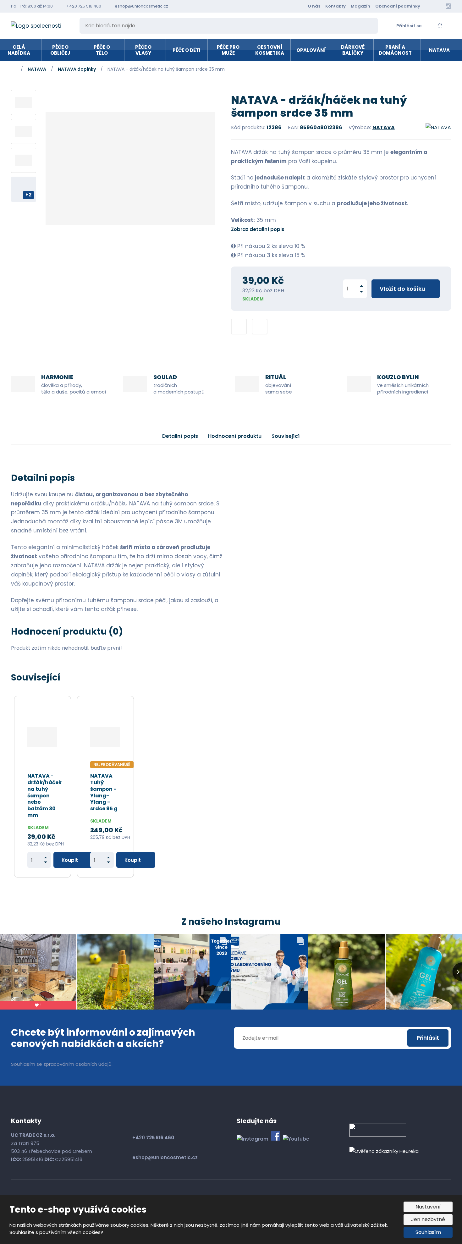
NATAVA (439, 50)
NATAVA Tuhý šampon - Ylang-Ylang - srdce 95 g (104, 792)
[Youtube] (439, 6)
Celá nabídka (19, 50)
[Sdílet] (259, 326)
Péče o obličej (60, 50)
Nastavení (428, 1206)
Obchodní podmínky (397, 6)
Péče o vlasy (143, 50)
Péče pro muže (228, 50)
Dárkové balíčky (353, 50)
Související (286, 436)
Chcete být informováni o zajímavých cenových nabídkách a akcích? (103, 1038)
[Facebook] (430, 6)
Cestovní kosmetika (269, 50)
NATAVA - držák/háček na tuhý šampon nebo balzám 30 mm (44, 796)
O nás (314, 6)
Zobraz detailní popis (257, 229)
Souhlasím (428, 1232)
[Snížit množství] (361, 292)
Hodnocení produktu (234, 436)
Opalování (311, 50)
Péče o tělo (102, 50)
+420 (153, 1137)
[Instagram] (448, 6)
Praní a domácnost (395, 50)
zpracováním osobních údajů (77, 1064)
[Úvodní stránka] (41, 25)
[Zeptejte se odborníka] (239, 326)
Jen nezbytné (428, 1219)
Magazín (360, 6)
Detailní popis (180, 436)
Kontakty (335, 6)
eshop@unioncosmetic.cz (165, 1157)
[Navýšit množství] (361, 286)
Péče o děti (187, 50)
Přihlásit (428, 1038)
